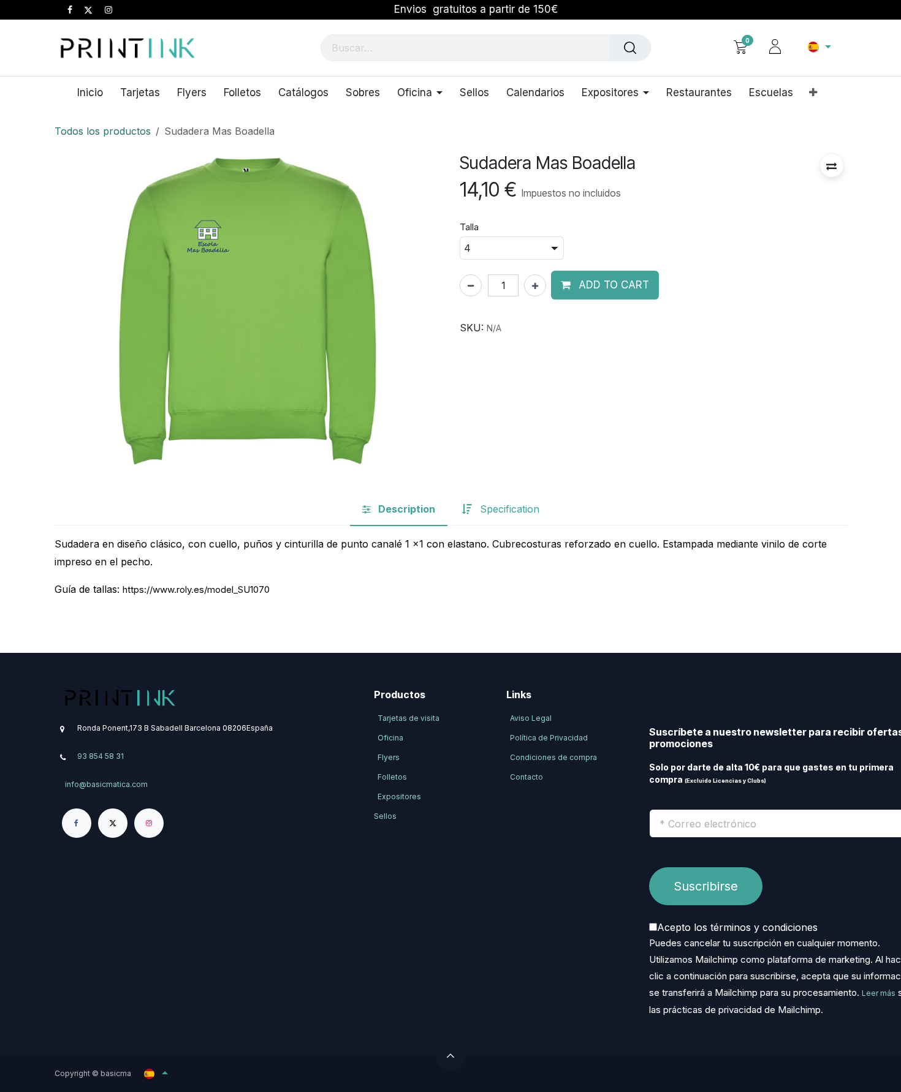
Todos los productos (103, 131)
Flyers (389, 757)
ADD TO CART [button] (612, 285)
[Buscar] (630, 48)
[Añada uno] (535, 285)
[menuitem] (94, 92)
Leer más (878, 993)
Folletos (392, 776)
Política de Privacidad (549, 737)
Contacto (526, 776)
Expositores (399, 796)
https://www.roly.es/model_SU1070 (196, 589)
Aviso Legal (531, 718)
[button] (831, 165)
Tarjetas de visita (408, 718)
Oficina (390, 737)
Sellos (385, 816)
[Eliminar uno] (471, 285)
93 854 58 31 (100, 756)
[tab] (398, 509)
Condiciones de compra (553, 757)
